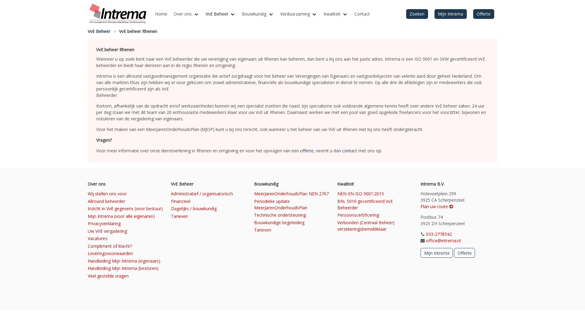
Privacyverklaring (104, 223)
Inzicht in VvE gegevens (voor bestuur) (125, 208)
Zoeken (417, 14)
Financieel (180, 201)
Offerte (484, 14)
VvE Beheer (217, 14)
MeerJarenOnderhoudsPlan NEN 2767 (291, 193)
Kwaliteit (332, 14)
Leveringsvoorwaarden (110, 253)
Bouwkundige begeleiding (279, 222)
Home (161, 14)
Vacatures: (98, 238)
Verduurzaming (295, 14)
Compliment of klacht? (110, 246)
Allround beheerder (106, 201)
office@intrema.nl (443, 240)
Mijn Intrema (450, 14)
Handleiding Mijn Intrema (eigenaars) (124, 261)
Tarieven (179, 216)
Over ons (183, 14)
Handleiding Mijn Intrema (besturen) (123, 268)
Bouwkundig (254, 14)
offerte (307, 151)
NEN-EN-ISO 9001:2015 (360, 193)
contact (349, 151)
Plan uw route (434, 206)
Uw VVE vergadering (107, 231)
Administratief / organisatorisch (202, 193)
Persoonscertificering (358, 215)
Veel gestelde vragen (108, 276)
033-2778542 (439, 234)
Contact (362, 14)
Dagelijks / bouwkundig (194, 208)
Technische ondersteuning (280, 215)
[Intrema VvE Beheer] (120, 14)
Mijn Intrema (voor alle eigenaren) (121, 216)
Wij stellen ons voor (107, 193)
